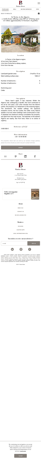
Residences (20, 255)
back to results (6, 13)
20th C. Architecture (22, 256)
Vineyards (6, 259)
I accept (21, 456)
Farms (20, 258)
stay (37, 9)
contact (20, 147)
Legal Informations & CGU (20, 233)
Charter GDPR (20, 229)
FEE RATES (20, 226)
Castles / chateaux (9, 255)
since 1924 (20, 207)
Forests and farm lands (24, 259)
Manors (15, 255)
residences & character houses (29, 255)
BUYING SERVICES (26, 9)
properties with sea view (34, 259)
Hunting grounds (8, 258)
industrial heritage (4, 260)
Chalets (30, 258)
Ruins (14, 258)
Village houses (25, 258)
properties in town (8, 256)
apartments (15, 256)
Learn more (23, 451)
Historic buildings (31, 256)
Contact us (20, 211)
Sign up (34, 243)
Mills (17, 258)
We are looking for (20, 215)
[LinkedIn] (25, 156)
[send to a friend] (6, 156)
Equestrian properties (13, 259)
